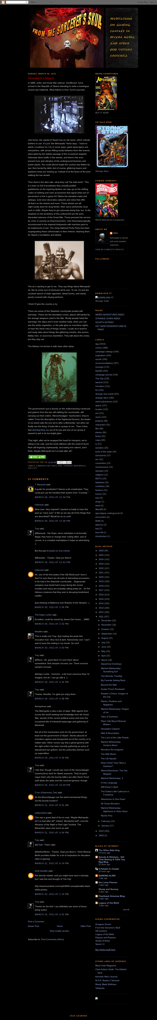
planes (98, 432)
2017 (101, 590)
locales (98, 409)
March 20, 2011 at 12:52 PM (52, 562)
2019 (101, 581)
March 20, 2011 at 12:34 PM (52, 497)
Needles (39, 631)
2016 (101, 594)
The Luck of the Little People (115, 737)
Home (60, 926)
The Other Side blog (109, 850)
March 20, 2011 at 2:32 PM (52, 624)
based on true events (59, 550)
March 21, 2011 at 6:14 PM (52, 863)
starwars (99, 471)
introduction (101, 536)
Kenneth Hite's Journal (106, 976)
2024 (101, 559)
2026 (101, 550)
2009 (101, 835)
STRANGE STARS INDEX (107, 318)
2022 (101, 568)
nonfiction (100, 486)
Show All (126, 910)
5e (96, 390)
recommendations (104, 363)
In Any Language (109, 782)
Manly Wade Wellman (105, 984)
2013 (101, 608)
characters (100, 424)
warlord (99, 382)
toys (97, 498)
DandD (98, 371)
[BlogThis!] (61, 462)
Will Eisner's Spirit (109, 787)
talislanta (99, 482)
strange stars (101, 397)
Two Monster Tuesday (111, 676)
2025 (101, 555)
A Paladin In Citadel (109, 869)
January (105, 825)
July (103, 642)
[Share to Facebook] (67, 462)
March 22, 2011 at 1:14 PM (52, 894)
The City (32, 468)
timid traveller (41, 871)
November (106, 625)
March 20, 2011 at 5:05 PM (52, 757)
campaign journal (103, 374)
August (105, 638)
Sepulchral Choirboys (111, 664)
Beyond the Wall (109, 685)
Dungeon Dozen (103, 924)
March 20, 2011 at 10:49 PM (52, 785)
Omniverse (100, 455)
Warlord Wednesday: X (112, 778)
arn (97, 459)
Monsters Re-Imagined (112, 749)
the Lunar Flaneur (108, 882)
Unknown (39, 504)
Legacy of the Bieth (109, 903)
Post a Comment (36, 921)
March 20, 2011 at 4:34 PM (52, 682)
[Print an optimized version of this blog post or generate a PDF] (37, 459)
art (96, 413)
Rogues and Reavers (105, 937)
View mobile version (59, 931)
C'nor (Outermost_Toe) (46, 792)
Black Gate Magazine (105, 965)
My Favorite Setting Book (113, 680)
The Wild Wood (108, 754)
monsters (99, 386)
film (97, 428)
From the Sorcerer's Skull (107, 927)
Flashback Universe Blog (112, 896)
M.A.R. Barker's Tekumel (107, 980)
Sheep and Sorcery (108, 889)
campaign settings (46, 466)
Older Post (85, 926)
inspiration (100, 355)
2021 (101, 572)
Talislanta (99, 988)
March (104, 660)
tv (96, 444)
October (105, 629)
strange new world (75, 466)
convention (100, 463)
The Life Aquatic (109, 758)
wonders (99, 448)
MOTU (98, 478)
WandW (99, 509)
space (98, 405)
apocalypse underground (107, 513)
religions (99, 474)
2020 (101, 577)
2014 (101, 603)
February (106, 821)
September (107, 633)
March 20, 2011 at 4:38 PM (52, 698)
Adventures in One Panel (113, 799)
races (98, 417)
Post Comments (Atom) (52, 939)
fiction (98, 436)
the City (48, 147)
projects (99, 421)
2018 (101, 586)
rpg (60, 466)
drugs (98, 501)
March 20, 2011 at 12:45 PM (52, 521)
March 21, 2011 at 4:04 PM (52, 832)
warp (97, 505)
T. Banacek (40, 484)
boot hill (99, 532)
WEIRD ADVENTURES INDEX (109, 314)
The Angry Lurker (43, 615)
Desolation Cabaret (110, 729)
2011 (101, 616)
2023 (101, 564)
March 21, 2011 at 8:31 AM (52, 805)
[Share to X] (64, 462)
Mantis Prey (106, 815)
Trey (37, 528)
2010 (101, 831)
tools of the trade (103, 451)
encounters (100, 517)
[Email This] (58, 462)
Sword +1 (100, 944)
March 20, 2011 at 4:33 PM (52, 647)
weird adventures (103, 401)
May (103, 651)
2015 (101, 599)
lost (97, 528)
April (103, 655)
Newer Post (33, 926)
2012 (101, 612)
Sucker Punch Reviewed (112, 689)
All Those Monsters (110, 803)
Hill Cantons (101, 931)
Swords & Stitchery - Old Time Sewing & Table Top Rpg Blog (112, 859)
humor (98, 494)
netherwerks (41, 813)
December (106, 620)
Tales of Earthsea (109, 716)
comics (98, 347)
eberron (99, 524)
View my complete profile (109, 249)
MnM (97, 521)
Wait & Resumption (110, 733)
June (104, 647)
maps (98, 440)
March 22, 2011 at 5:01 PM (52, 914)
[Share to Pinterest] (70, 462)
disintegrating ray (40, 430)
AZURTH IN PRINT (104, 322)
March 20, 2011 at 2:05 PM (52, 607)
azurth (98, 359)
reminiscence (101, 467)
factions (99, 490)
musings (99, 367)
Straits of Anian (102, 941)
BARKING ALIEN (107, 875)
